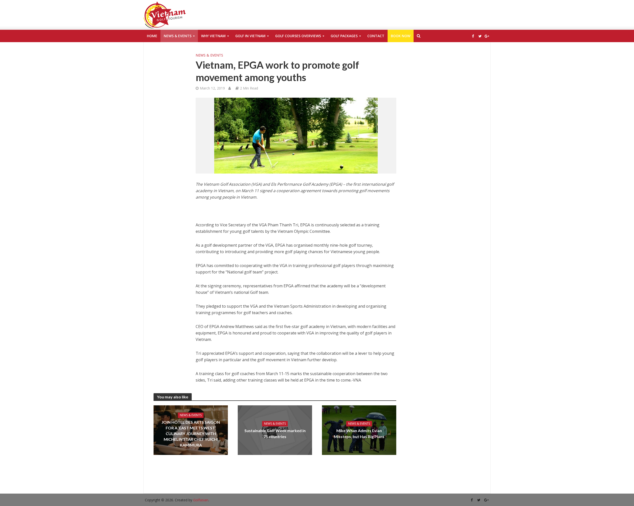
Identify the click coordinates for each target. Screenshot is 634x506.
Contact (375, 35)
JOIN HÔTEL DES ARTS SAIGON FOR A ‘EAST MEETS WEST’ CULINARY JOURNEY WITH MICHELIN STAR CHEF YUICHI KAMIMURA (190, 433)
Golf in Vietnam (250, 35)
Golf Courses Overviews (298, 35)
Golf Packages (344, 35)
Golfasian (200, 500)
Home (152, 35)
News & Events (177, 35)
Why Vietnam (213, 35)
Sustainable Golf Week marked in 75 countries (275, 433)
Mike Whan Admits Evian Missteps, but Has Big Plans (359, 433)
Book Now (400, 35)
